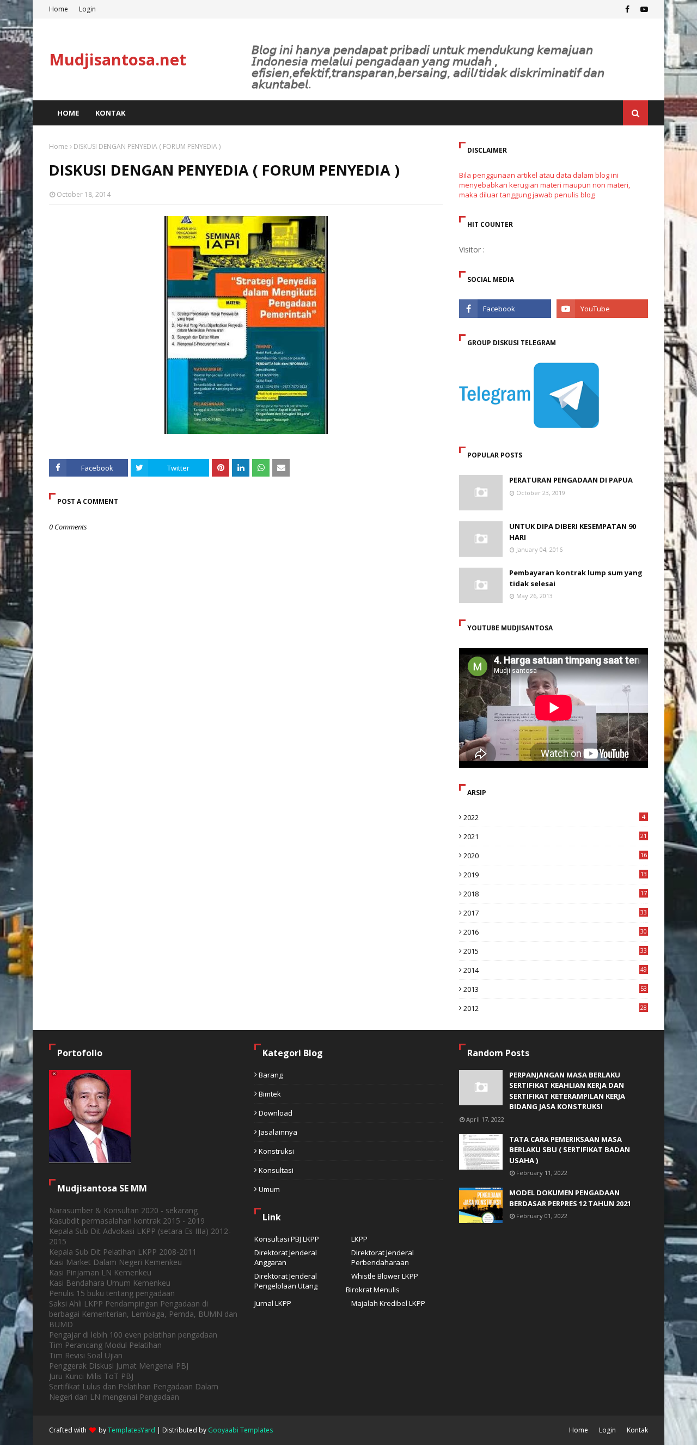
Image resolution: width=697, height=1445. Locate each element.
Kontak (637, 1430)
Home (58, 9)
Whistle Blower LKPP (384, 1276)
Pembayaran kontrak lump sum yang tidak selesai (576, 578)
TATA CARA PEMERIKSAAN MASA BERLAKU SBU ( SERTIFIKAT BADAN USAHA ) (569, 1149)
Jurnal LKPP (272, 1303)
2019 (555, 875)
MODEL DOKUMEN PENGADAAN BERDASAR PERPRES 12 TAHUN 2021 (570, 1198)
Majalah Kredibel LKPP (388, 1303)
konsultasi (276, 1170)
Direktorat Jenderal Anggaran (285, 1257)
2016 (555, 932)
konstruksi (276, 1151)
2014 (555, 970)
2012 (555, 1008)
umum (269, 1189)
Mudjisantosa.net (117, 59)
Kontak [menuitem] (110, 113)
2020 (555, 855)
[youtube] (643, 9)
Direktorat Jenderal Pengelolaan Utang (285, 1281)
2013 (555, 989)
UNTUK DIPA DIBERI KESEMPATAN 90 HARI (572, 531)
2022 (554, 817)
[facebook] (627, 9)
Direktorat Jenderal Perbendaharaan (382, 1257)
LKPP (359, 1239)
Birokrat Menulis (373, 1290)
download (275, 1113)
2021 (555, 836)
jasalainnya (278, 1132)
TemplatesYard (131, 1430)
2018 (555, 894)
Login (87, 9)
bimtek (270, 1094)
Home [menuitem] (68, 113)
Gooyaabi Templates (240, 1430)
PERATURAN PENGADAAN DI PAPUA (571, 480)
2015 (555, 951)
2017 (555, 913)
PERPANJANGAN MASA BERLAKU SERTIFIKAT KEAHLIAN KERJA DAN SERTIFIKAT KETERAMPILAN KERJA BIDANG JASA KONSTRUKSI (567, 1091)
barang (271, 1075)
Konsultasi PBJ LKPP (286, 1239)
